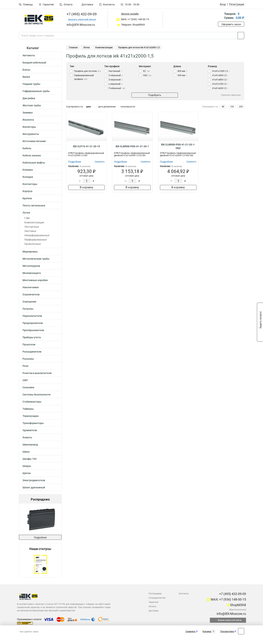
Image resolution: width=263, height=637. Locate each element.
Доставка (87, 4)
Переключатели (32, 315)
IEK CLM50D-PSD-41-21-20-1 (132, 146)
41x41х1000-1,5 (221, 71)
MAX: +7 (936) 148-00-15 (135, 19)
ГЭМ (27, 218)
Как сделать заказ (29, 631)
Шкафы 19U (29, 458)
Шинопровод (30, 444)
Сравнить (191, 631)
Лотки (26, 212)
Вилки (26, 76)
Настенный (115, 71)
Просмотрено (227, 631)
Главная (73, 47)
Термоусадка (31, 416)
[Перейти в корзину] (220, 16)
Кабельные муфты (34, 162)
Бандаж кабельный (34, 62)
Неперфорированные (36, 235)
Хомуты (27, 437)
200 (241, 106)
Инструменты (31, 134)
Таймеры (28, 408)
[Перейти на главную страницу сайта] (39, 19)
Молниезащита (32, 273)
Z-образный (116, 79)
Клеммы (28, 169)
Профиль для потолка (87, 71)
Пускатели (29, 344)
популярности (128, 106)
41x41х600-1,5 (220, 88)
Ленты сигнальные (34, 205)
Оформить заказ (231, 24)
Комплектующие (34, 222)
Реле (25, 366)
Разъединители (32, 351)
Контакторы (30, 184)
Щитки (27, 473)
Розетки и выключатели (37, 373)
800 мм (182, 71)
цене (88, 106)
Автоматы (29, 55)
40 (223, 106)
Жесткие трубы (32, 105)
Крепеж (27, 198)
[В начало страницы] (241, 631)
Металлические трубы (36, 258)
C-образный (116, 75)
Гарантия (48, 4)
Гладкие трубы (31, 84)
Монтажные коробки (35, 280)
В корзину (86, 187)
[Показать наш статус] (40, 564)
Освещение (29, 301)
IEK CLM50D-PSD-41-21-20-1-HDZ (178, 146)
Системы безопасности (36, 394)
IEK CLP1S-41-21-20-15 (86, 146)
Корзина (207, 631)
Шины (26, 451)
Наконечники (31, 287)
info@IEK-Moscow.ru (231, 614)
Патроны (28, 308)
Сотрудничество (157, 598)
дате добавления (107, 106)
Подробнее (40, 537)
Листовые (30, 231)
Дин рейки (29, 98)
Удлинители (30, 430)
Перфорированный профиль (84, 77)
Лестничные (31, 226)
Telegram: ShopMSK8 (133, 24)
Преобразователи (33, 330)
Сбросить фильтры (231, 95)
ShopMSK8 (237, 605)
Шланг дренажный (34, 487)
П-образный (117, 88)
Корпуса (27, 191)
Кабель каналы (32, 155)
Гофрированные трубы (36, 91)
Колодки (28, 176)
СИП (25, 380)
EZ (146, 71)
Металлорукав (31, 265)
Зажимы (28, 112)
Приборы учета (32, 337)
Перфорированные (35, 239)
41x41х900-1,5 (220, 75)
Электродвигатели (34, 480)
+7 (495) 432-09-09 (81, 14)
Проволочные (32, 243)
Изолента (28, 119)
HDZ (147, 75)
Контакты (109, 4)
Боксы (26, 69)
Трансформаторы (33, 423)
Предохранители (33, 323)
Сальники (28, 387)
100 (232, 106)
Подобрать (154, 95)
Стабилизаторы (32, 401)
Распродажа (155, 593)
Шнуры (27, 466)
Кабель (27, 148)
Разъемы (28, 358)
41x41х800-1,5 (220, 79)
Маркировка (30, 251)
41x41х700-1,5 (220, 84)
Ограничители (31, 294)
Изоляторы (29, 126)
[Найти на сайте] (241, 35)
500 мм (182, 75)
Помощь (28, 4)
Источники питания (34, 141)
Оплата (68, 4)
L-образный (115, 84)
